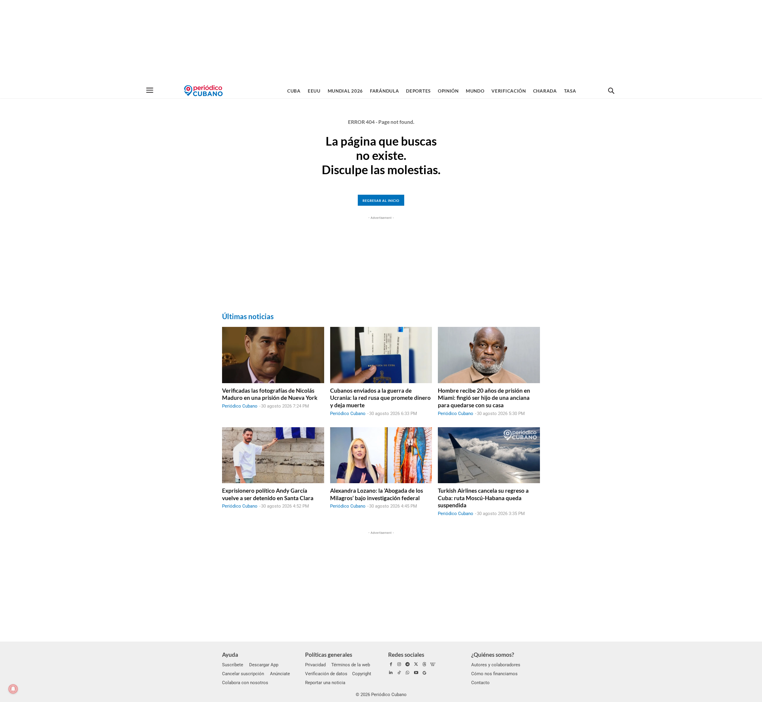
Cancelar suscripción (243, 673)
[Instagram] (399, 664)
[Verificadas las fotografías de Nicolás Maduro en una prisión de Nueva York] (273, 355)
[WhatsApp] (407, 673)
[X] (416, 664)
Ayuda (230, 654)
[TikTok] (399, 673)
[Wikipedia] (432, 664)
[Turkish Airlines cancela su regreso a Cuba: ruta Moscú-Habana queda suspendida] (489, 455)
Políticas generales (328, 654)
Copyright (361, 673)
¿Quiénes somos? (492, 654)
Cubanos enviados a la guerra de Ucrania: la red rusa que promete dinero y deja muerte (380, 397)
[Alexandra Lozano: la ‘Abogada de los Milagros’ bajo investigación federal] (381, 455)
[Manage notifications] (13, 689)
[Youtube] (416, 673)
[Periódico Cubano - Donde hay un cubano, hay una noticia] (203, 90)
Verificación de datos (326, 673)
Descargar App (263, 664)
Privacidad (315, 664)
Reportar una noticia (325, 682)
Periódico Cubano (239, 406)
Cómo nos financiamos (494, 673)
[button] (611, 91)
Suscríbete (232, 664)
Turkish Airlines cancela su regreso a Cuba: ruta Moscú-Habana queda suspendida (483, 497)
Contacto (480, 682)
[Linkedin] (391, 673)
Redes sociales (406, 654)
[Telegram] (407, 664)
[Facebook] (391, 664)
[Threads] (424, 664)
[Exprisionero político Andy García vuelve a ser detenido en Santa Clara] (273, 455)
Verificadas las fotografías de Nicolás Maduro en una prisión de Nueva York (269, 394)
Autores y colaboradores (495, 664)
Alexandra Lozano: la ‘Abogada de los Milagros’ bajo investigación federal (376, 494)
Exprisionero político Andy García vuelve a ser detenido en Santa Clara (267, 494)
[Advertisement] (381, 41)
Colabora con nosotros (245, 682)
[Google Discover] (424, 673)
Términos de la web (350, 664)
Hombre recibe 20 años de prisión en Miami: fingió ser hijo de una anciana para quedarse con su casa (484, 397)
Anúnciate (280, 673)
